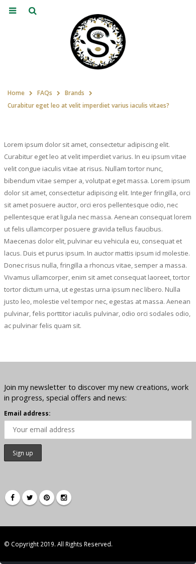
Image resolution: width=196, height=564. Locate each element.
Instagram (63, 497)
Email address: (27, 413)
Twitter (29, 497)
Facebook (12, 497)
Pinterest (46, 497)
